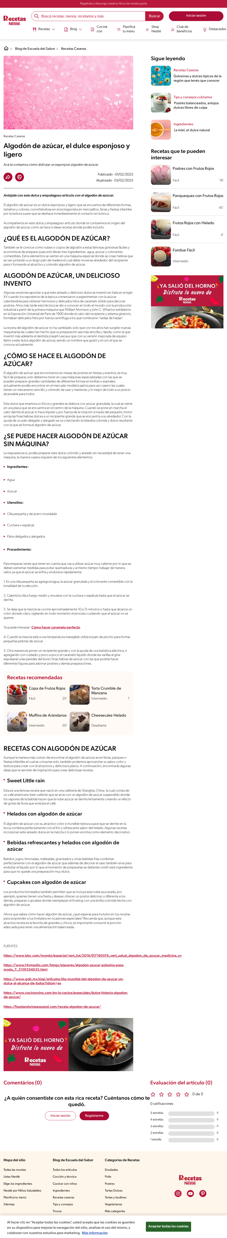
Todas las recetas (15, 1170)
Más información (95, 1233)
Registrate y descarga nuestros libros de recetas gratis (113, 3)
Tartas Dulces (114, 1190)
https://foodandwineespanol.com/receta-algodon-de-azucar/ (52, 1007)
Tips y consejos (63, 1204)
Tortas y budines (115, 1197)
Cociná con (102, 29)
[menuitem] (43, 31)
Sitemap (9, 1204)
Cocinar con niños (65, 1184)
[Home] (6, 50)
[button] (8, 177)
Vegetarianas (113, 1204)
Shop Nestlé (156, 29)
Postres (110, 1184)
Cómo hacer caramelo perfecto (55, 627)
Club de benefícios (184, 29)
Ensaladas (111, 1170)
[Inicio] (15, 21)
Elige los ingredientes (18, 1184)
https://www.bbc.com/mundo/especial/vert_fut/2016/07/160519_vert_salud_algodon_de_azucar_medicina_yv (93, 956)
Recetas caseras (63, 1197)
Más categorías (115, 1211)
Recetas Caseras (73, 49)
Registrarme (94, 1116)
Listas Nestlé (12, 1176)
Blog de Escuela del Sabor (35, 49)
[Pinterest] (202, 1193)
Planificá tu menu (129, 29)
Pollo (108, 1176)
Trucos (57, 1211)
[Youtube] (190, 1193)
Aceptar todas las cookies (168, 1226)
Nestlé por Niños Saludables (22, 1190)
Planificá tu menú (15, 1197)
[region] (113, 1226)
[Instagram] (178, 1193)
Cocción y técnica (64, 1176)
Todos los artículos (65, 1170)
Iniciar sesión (60, 1116)
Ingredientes (61, 1190)
